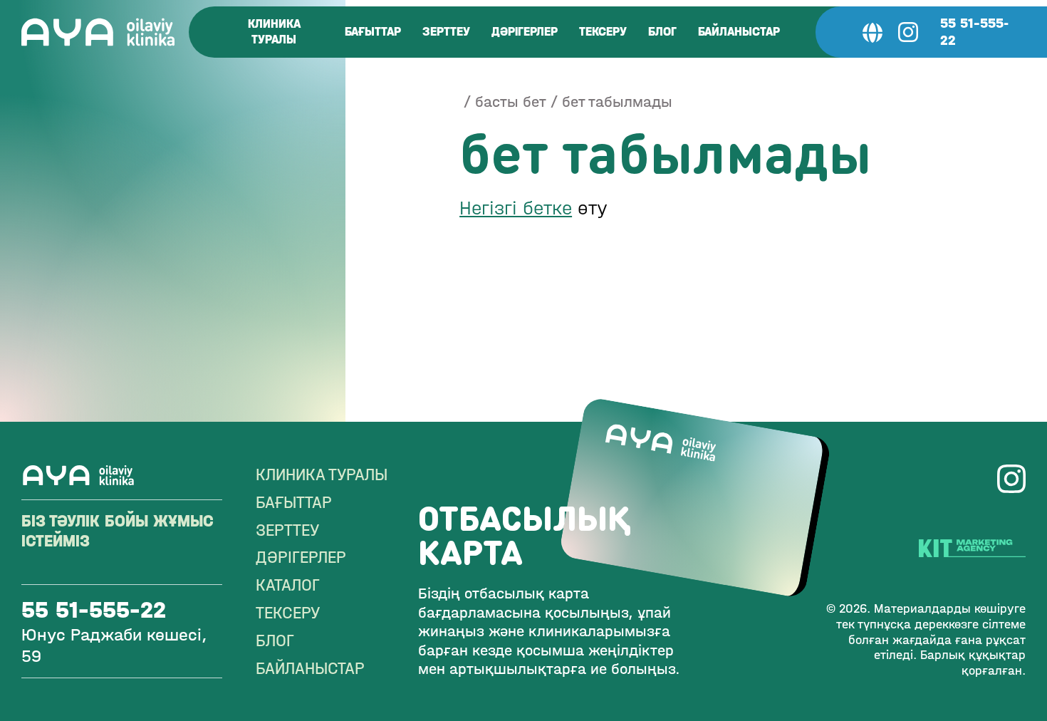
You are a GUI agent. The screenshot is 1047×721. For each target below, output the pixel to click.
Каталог (288, 585)
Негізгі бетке (515, 208)
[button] (872, 32)
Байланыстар (739, 31)
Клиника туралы (274, 31)
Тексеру (603, 31)
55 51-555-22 (974, 31)
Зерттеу (446, 31)
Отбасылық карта (524, 534)
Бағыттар (373, 31)
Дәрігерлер (524, 31)
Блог (662, 31)
